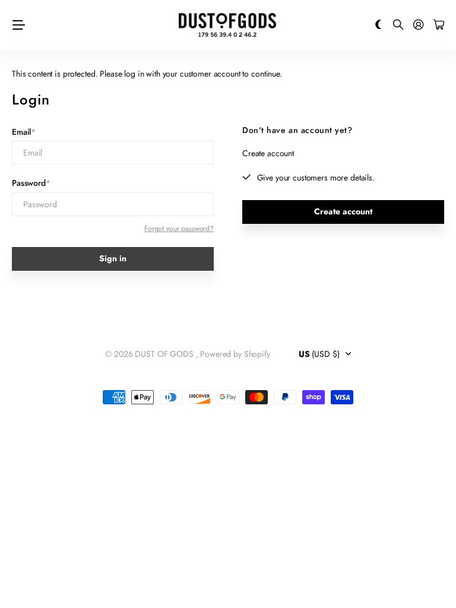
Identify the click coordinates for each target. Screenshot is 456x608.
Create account (343, 211)
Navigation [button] (18, 25)
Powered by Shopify (235, 354)
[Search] (398, 25)
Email (24, 132)
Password (31, 183)
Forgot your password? (179, 228)
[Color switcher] (378, 25)
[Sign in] (418, 25)
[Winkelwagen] (438, 25)
